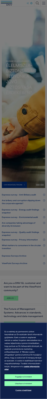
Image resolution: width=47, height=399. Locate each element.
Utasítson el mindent (23, 384)
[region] (23, 360)
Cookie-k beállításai (23, 390)
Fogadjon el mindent (23, 377)
